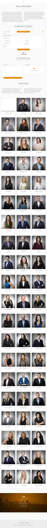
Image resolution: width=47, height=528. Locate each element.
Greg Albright (23, 329)
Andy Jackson (8, 113)
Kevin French (8, 152)
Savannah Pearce (38, 309)
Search (23, 49)
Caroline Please (23, 210)
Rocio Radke (38, 426)
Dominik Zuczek (38, 407)
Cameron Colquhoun (23, 387)
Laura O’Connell (23, 290)
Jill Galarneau (23, 270)
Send (12, 77)
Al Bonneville (23, 250)
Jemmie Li (38, 329)
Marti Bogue (8, 191)
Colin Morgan (23, 309)
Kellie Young (8, 446)
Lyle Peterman (39, 210)
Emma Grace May (23, 132)
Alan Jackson (38, 132)
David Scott (8, 171)
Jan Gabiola (8, 426)
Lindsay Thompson (23, 368)
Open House (27, 44)
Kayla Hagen (23, 152)
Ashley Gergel (39, 113)
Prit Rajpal (38, 250)
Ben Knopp (23, 113)
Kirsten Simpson (8, 407)
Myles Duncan (39, 290)
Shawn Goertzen (23, 465)
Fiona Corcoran (8, 210)
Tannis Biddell (23, 191)
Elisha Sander (38, 368)
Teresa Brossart (39, 446)
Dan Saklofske (8, 387)
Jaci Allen (23, 426)
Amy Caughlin (8, 368)
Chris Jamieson (39, 230)
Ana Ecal (8, 348)
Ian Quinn (8, 250)
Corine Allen (23, 485)
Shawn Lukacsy (23, 171)
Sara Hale (8, 485)
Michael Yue (8, 270)
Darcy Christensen (8, 465)
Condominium (27, 42)
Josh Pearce (23, 230)
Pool (25, 43)
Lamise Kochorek (38, 270)
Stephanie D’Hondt (39, 191)
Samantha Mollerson (23, 407)
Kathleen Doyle (23, 446)
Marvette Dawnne (38, 485)
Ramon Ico (38, 387)
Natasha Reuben (8, 309)
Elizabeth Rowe (38, 465)
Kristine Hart (38, 152)
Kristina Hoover (23, 348)
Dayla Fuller (8, 290)
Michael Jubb (38, 348)
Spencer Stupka (8, 132)
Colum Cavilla (39, 171)
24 (42, 33)
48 (43, 33)
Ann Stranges (8, 230)
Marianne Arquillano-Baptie (8, 329)
